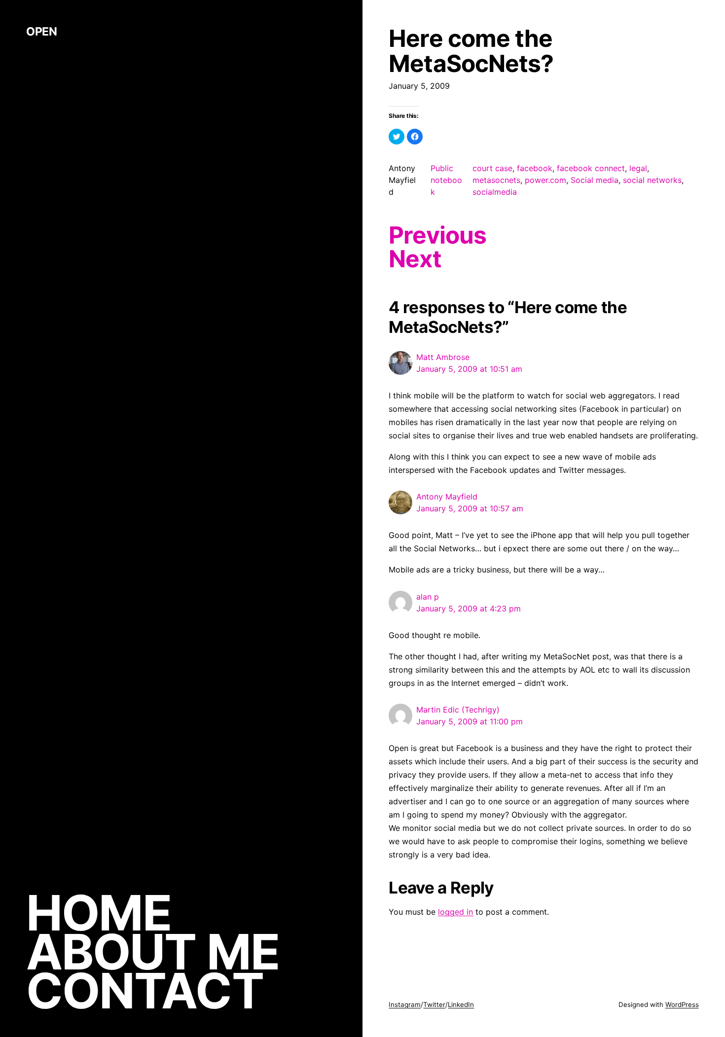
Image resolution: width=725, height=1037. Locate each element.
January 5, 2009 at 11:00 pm (469, 721)
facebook (534, 168)
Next (415, 259)
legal (638, 168)
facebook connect (591, 168)
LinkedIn (461, 1004)
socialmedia (494, 192)
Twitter (434, 1004)
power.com (545, 180)
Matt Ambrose (443, 357)
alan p (427, 597)
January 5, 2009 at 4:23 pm (468, 608)
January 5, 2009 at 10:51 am (469, 369)
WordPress (682, 1004)
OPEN (41, 31)
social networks (652, 180)
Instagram (405, 1004)
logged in (455, 912)
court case (492, 168)
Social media (594, 180)
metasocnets (496, 180)
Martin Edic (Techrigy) (458, 710)
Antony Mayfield (446, 496)
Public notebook (446, 180)
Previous (437, 235)
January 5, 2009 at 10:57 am (469, 508)
